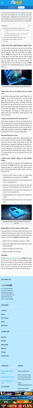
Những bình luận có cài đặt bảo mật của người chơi (18, 31)
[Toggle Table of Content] (28, 26)
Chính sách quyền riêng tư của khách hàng (14, 37)
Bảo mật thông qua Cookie (13, 35)
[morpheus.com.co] (16, 3)
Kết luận (5, 41)
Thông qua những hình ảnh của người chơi (17, 33)
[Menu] (2, 3)
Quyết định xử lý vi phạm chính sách (13, 39)
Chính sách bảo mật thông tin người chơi (14, 28)
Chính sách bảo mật (7, 377)
